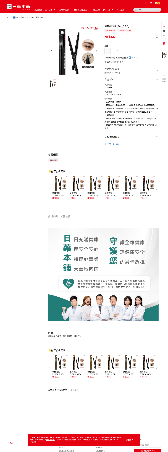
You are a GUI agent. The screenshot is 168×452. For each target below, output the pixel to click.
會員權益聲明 (100, 451)
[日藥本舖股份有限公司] (18, 7)
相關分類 (53, 154)
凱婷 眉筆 (53, 160)
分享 (109, 144)
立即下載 (134, 58)
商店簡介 (62, 447)
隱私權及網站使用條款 (66, 451)
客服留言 (99, 447)
